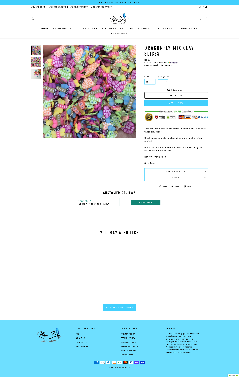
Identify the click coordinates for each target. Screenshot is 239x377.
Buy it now (176, 103)
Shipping (148, 65)
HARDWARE (109, 28)
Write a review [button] (145, 202)
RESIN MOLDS (62, 28)
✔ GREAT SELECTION (58, 7)
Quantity (164, 77)
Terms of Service (128, 350)
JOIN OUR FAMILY (165, 28)
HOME (45, 28)
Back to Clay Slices (121, 307)
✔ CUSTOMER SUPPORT (101, 7)
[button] (176, 62)
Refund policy (127, 354)
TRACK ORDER (82, 346)
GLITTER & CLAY (86, 28)
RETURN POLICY (128, 338)
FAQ (78, 334)
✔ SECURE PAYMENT (79, 7)
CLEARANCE (119, 33)
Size (147, 77)
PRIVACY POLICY (128, 334)
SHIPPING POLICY (128, 342)
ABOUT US (127, 28)
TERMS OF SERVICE (129, 346)
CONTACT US (82, 342)
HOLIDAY (143, 28)
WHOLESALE (189, 28)
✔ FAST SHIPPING (39, 7)
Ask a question (176, 171)
